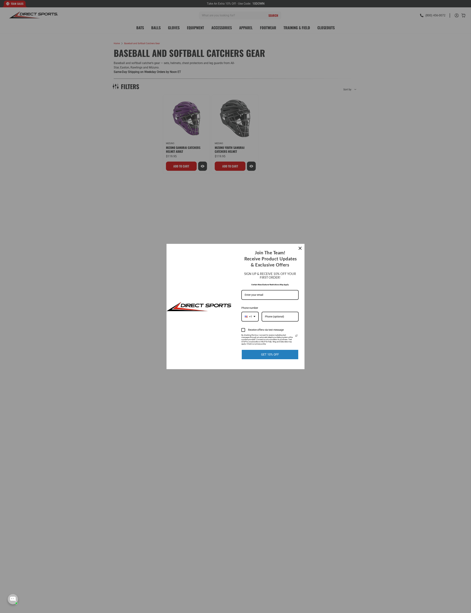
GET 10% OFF (270, 354)
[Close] (300, 248)
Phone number (249, 307)
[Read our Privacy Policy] (296, 335)
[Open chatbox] (13, 599)
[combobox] (250, 316)
